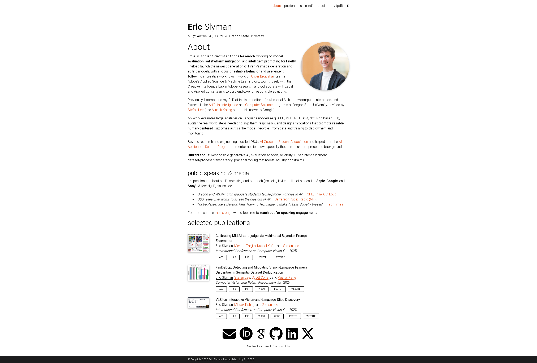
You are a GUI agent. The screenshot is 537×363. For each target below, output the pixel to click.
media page (223, 213)
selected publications (219, 223)
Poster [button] (262, 257)
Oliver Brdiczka (262, 76)
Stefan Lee (196, 110)
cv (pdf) (337, 6)
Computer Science (259, 105)
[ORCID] (246, 334)
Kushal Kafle (266, 246)
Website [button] (280, 257)
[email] (229, 334)
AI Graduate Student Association (284, 142)
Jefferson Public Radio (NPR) (296, 199)
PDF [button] (247, 257)
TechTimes (335, 204)
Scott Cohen (261, 277)
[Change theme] (347, 5)
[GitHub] (276, 334)
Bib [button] (234, 257)
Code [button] (277, 316)
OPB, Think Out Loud (321, 194)
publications (293, 6)
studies (323, 6)
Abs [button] (221, 257)
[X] (307, 334)
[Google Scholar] (261, 334)
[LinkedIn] (292, 334)
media (309, 6)
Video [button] (261, 289)
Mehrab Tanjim (245, 246)
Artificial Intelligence (223, 105)
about (278, 6)
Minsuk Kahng (222, 110)
